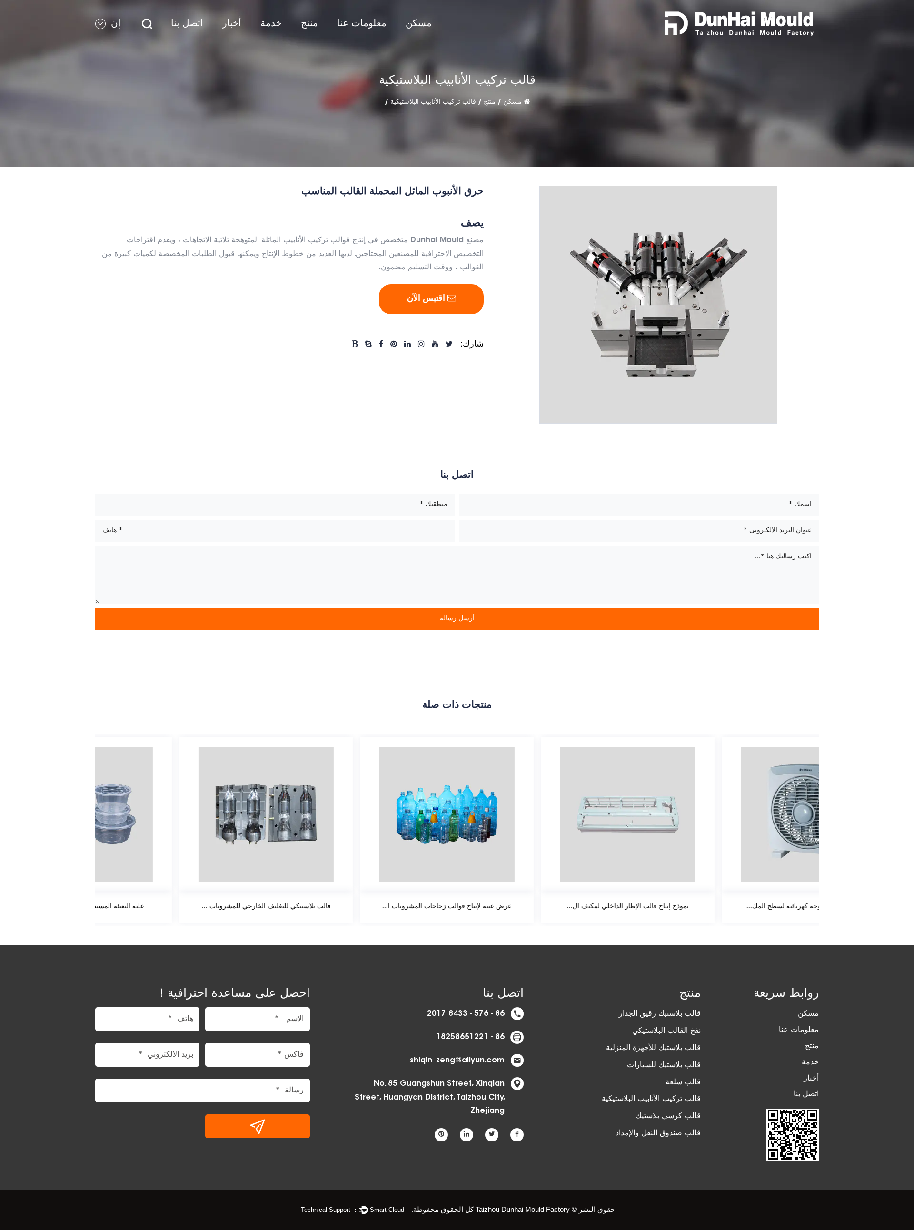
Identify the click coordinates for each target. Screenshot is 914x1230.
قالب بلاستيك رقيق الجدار (660, 1014)
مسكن (419, 24)
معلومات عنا (362, 24)
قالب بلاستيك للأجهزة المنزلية (653, 1048)
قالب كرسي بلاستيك (668, 1116)
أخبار (231, 24)
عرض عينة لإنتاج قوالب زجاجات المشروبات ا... (366, 906)
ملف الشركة (366, 46)
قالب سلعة (683, 1082)
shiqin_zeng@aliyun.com (457, 1060)
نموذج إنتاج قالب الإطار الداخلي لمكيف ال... (547, 906)
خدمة (271, 24)
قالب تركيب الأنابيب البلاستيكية (433, 102)
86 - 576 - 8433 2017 (466, 1014)
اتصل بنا (187, 24)
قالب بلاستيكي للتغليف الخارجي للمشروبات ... (185, 906)
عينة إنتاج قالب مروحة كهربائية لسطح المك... (728, 906)
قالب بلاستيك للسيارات (664, 1065)
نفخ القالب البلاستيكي (666, 1031)
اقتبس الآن (427, 299)
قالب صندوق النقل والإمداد (658, 1133)
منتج (309, 24)
